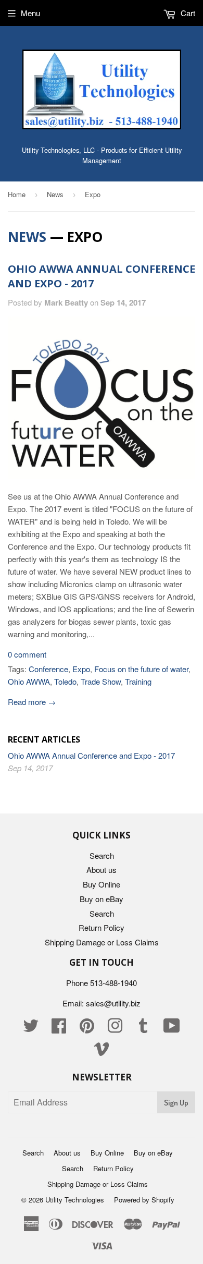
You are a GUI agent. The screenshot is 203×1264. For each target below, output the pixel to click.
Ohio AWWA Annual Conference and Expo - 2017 (91, 755)
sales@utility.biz (113, 1003)
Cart (187, 12)
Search (102, 855)
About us (101, 869)
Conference (48, 668)
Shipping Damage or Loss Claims (102, 942)
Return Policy (101, 927)
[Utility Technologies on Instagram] (115, 1028)
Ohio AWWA (29, 681)
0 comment (27, 654)
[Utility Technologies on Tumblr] (143, 1028)
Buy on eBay (101, 898)
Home (17, 194)
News (55, 194)
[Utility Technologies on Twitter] (31, 1028)
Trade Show (101, 681)
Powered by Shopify (144, 1200)
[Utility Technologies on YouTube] (171, 1028)
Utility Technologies (74, 1200)
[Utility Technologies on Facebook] (59, 1028)
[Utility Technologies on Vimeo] (101, 1051)
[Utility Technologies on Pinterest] (87, 1028)
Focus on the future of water (141, 668)
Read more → (32, 701)
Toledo (65, 681)
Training (138, 681)
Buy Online (101, 884)
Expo (81, 668)
